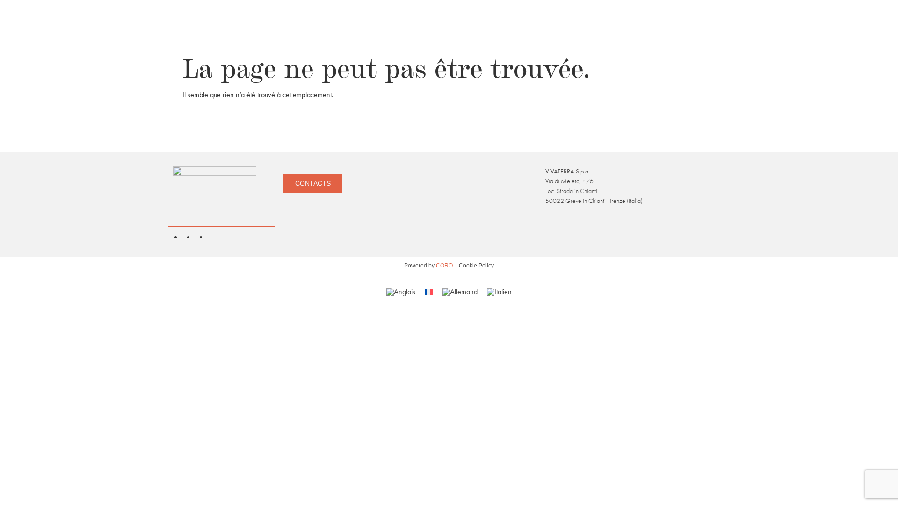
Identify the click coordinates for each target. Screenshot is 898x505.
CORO (445, 265)
